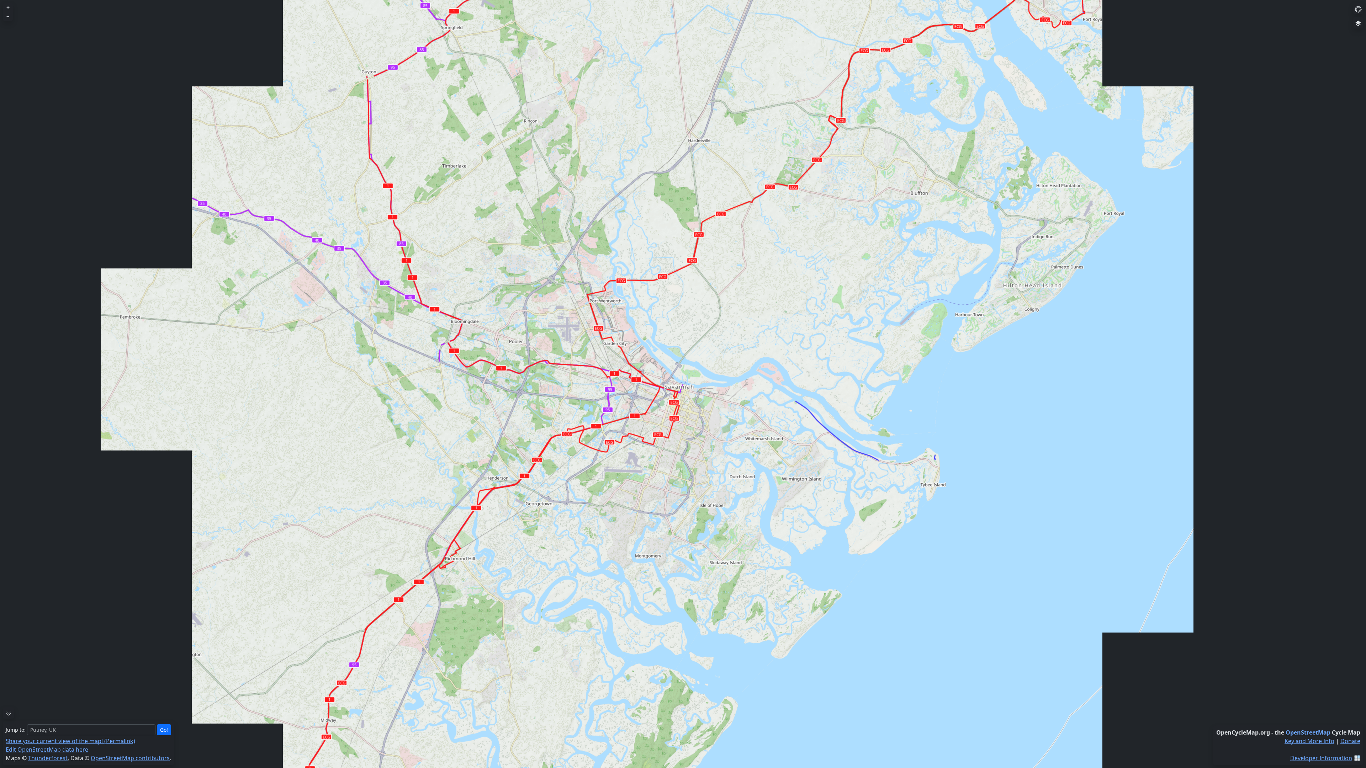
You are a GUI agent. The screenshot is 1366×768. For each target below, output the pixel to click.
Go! (164, 729)
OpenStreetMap (1308, 732)
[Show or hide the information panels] (8, 713)
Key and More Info (1309, 741)
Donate (1350, 741)
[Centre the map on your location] (1358, 8)
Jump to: (16, 729)
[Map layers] (1358, 22)
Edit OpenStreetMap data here (47, 749)
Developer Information (1321, 758)
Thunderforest (48, 758)
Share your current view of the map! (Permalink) (70, 741)
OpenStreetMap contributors (130, 758)
